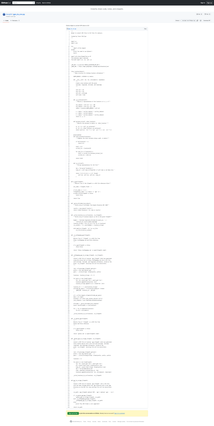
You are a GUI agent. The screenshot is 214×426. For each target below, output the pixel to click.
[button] (197, 20)
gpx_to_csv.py (19, 14)
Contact (114, 421)
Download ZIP (207, 20)
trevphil (9, 14)
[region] (107, 219)
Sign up (209, 3)
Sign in (203, 3)
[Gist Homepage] (6, 3)
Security (94, 421)
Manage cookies (121, 421)
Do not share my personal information (135, 421)
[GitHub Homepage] (71, 421)
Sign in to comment (119, 413)
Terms (84, 421)
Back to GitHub (46, 3)
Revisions (15, 20)
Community (104, 421)
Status (99, 421)
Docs (110, 421)
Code (6, 20)
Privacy (89, 421)
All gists (38, 3)
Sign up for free (73, 413)
